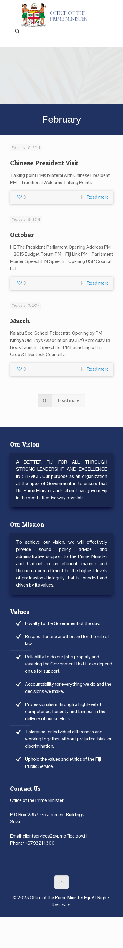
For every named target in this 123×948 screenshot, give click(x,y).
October (22, 234)
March (20, 321)
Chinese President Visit (44, 163)
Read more (98, 197)
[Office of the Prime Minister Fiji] (57, 9)
